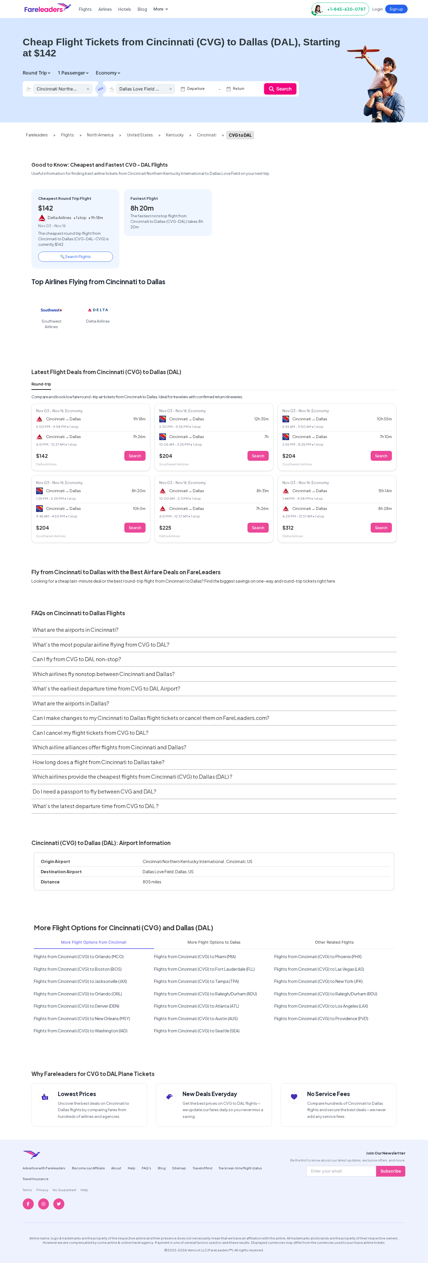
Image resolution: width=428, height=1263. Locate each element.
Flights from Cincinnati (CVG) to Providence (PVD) (321, 1018)
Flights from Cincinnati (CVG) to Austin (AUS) (196, 1018)
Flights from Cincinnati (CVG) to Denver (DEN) (76, 1005)
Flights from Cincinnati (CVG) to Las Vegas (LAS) (319, 969)
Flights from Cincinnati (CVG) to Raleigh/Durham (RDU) (205, 993)
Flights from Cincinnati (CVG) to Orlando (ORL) (78, 993)
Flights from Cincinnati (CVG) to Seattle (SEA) (197, 1030)
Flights (85, 9)
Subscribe (391, 1170)
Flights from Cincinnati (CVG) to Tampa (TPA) (196, 981)
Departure (196, 89)
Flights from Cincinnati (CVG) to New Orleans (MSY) (82, 1018)
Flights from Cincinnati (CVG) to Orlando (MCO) (79, 956)
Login (377, 8)
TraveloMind (202, 1168)
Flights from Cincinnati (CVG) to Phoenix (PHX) (318, 956)
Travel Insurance (35, 1179)
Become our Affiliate (88, 1168)
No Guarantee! (64, 1190)
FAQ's (146, 1168)
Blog (142, 9)
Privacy (42, 1190)
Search (284, 89)
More (158, 8)
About (116, 1168)
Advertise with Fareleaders (44, 1168)
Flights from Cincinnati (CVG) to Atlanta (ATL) (196, 1005)
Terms (27, 1190)
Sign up (396, 8)
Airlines (105, 9)
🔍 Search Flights (75, 256)
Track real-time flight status (240, 1168)
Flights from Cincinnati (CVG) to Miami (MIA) (195, 956)
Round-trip (41, 384)
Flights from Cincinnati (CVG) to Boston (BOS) (78, 969)
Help (131, 1168)
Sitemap (179, 1168)
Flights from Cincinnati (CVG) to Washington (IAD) (81, 1030)
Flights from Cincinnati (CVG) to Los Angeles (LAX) (321, 1005)
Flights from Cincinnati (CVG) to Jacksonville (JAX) (80, 981)
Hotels (124, 9)
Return (238, 89)
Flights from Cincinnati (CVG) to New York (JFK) (318, 981)
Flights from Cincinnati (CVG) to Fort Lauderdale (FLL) (204, 969)
